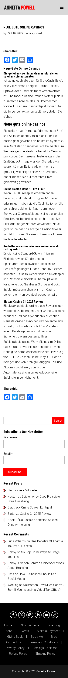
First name (10, 437)
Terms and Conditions (43, 642)
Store (8, 631)
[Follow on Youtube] (46, 614)
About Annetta (29, 625)
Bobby (12, 552)
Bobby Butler (16, 563)
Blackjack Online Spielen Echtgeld (30, 507)
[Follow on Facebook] (13, 614)
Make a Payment (48, 631)
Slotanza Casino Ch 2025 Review (29, 513)
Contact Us (13, 642)
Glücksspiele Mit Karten (23, 490)
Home (8, 625)
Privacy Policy (15, 648)
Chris (11, 574)
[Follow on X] (21, 614)
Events (24, 631)
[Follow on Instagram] (29, 614)
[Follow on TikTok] (54, 614)
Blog (54, 636)
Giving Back (15, 636)
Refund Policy (18, 653)
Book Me (37, 636)
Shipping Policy (45, 653)
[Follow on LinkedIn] (38, 614)
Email (8, 454)
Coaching (53, 625)
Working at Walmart (21, 585)
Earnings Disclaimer (45, 648)
